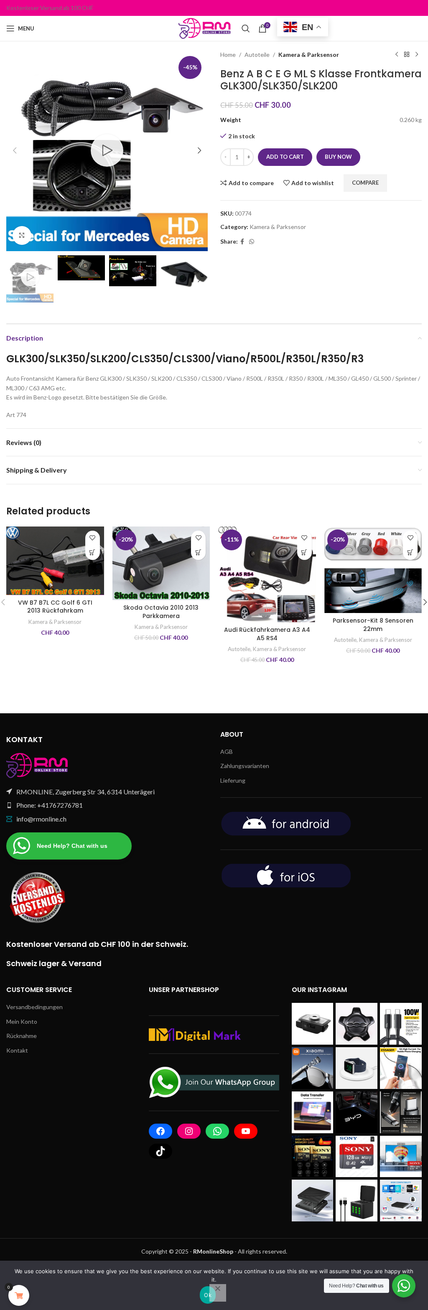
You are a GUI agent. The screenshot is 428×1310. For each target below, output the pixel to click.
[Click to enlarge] (22, 235)
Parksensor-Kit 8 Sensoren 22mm (373, 624)
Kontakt (17, 1050)
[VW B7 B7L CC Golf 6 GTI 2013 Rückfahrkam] (55, 561)
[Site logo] (206, 27)
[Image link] (37, 764)
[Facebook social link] (242, 241)
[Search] (245, 28)
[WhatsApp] (217, 1131)
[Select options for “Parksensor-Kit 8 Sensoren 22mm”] (410, 552)
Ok (207, 1295)
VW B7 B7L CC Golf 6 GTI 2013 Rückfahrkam (55, 606)
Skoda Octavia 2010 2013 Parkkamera (161, 611)
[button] (14, 150)
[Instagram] (189, 1131)
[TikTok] (160, 1151)
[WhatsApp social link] (252, 241)
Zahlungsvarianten (244, 765)
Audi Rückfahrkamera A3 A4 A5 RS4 (267, 634)
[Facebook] (160, 1131)
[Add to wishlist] (92, 538)
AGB (226, 751)
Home (228, 54)
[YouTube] (245, 1131)
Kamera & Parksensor (308, 54)
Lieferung (232, 780)
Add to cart (285, 156)
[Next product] (417, 55)
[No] (217, 1293)
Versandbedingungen (34, 1006)
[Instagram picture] (313, 1024)
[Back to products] (407, 55)
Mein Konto (21, 1021)
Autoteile (257, 54)
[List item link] (107, 805)
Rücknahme (21, 1035)
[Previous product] (397, 55)
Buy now (338, 156)
